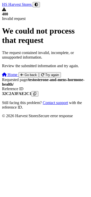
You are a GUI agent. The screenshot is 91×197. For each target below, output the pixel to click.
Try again (51, 75)
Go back (30, 75)
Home (12, 74)
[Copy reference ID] (34, 93)
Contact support (55, 103)
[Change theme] (36, 4)
